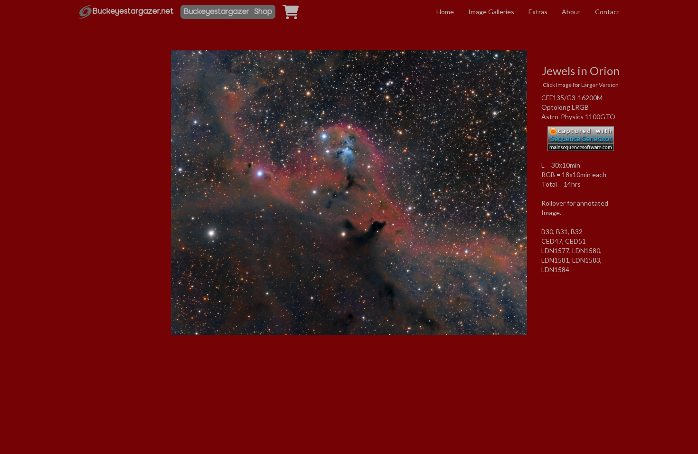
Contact (607, 12)
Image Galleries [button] (491, 12)
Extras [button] (537, 12)
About (571, 12)
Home (445, 12)
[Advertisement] (117, 139)
